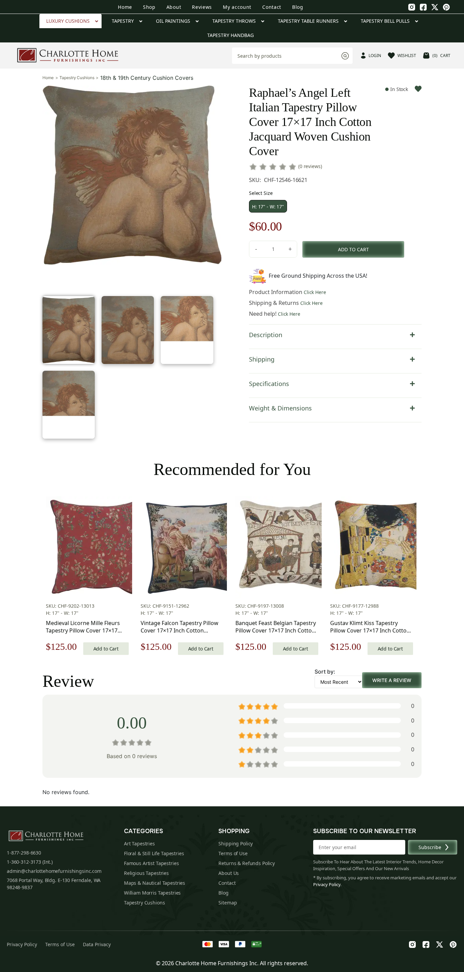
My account (237, 7)
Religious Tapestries (146, 873)
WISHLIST (406, 55)
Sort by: (325, 671)
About (173, 7)
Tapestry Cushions (76, 77)
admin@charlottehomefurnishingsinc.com (54, 871)
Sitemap (227, 902)
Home (125, 7)
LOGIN (375, 55)
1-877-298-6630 (24, 852)
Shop (149, 7)
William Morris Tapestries (152, 893)
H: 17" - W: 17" (268, 206)
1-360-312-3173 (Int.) (30, 862)
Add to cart (353, 249)
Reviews (202, 7)
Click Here (315, 292)
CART (441, 55)
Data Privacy (97, 944)
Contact (271, 7)
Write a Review (391, 680)
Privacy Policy (326, 884)
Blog (297, 7)
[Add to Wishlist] (418, 89)
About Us (228, 873)
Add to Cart (106, 648)
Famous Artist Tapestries (151, 863)
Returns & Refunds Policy (246, 863)
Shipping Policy (235, 843)
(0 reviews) (310, 166)
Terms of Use (232, 853)
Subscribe (429, 847)
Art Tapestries (139, 843)
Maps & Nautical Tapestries (154, 883)
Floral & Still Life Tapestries (154, 853)
